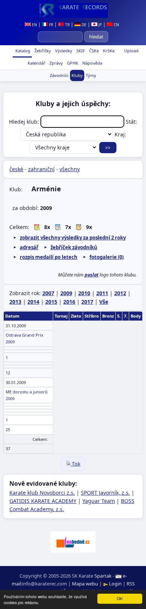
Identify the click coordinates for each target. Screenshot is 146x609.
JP (99, 24)
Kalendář (36, 63)
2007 (48, 293)
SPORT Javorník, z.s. (105, 492)
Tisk (75, 464)
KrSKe (108, 50)
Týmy (91, 75)
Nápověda (91, 63)
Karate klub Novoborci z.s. (42, 492)
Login (115, 583)
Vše (103, 301)
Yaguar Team (98, 500)
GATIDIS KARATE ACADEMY (42, 500)
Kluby (77, 75)
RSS (131, 583)
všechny (70, 169)
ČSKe (93, 50)
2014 (33, 301)
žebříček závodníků (74, 247)
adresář (29, 247)
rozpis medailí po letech (48, 257)
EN (34, 24)
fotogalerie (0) (106, 257)
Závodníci (59, 75)
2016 (69, 301)
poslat (91, 275)
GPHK (72, 63)
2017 (87, 301)
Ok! (120, 598)
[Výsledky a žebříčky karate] (73, 10)
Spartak (103, 575)
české (16, 169)
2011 (102, 293)
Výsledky (63, 50)
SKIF (80, 50)
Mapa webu (85, 583)
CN (116, 24)
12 (8, 372)
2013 (15, 301)
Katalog (22, 50)
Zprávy (55, 63)
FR (50, 24)
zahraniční (41, 169)
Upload (131, 50)
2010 (84, 293)
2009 (66, 293)
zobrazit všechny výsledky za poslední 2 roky (73, 237)
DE (83, 24)
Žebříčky (42, 50)
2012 (120, 293)
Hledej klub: (24, 121)
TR (67, 24)
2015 (51, 301)
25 (8, 429)
